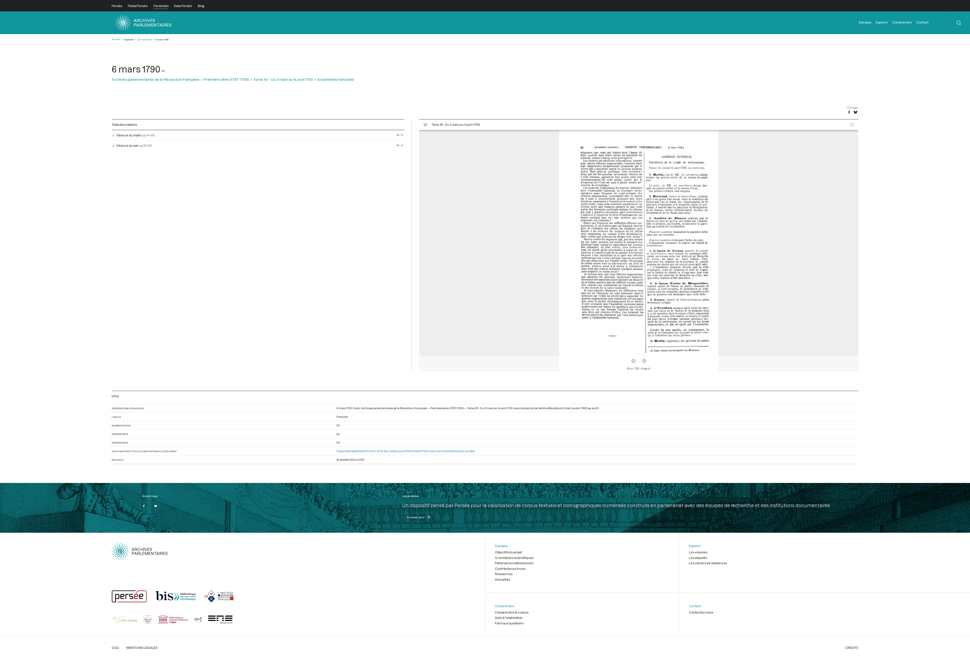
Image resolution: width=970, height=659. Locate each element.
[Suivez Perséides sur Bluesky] (155, 505)
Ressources (504, 574)
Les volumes (144, 39)
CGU (115, 647)
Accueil (116, 39)
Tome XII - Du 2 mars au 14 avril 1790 (283, 79)
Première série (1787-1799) (226, 79)
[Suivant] (644, 361)
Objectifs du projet (508, 552)
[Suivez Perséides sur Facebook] (143, 505)
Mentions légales (142, 647)
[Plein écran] (852, 124)
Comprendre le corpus (511, 612)
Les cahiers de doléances (708, 563)
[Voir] (163, 69)
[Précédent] (633, 361)
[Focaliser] (402, 135)
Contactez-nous (701, 612)
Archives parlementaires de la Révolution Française (155, 79)
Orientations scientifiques (514, 557)
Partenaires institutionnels (514, 563)
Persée (117, 6)
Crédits (851, 647)
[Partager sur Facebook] (849, 112)
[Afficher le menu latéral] (425, 124)
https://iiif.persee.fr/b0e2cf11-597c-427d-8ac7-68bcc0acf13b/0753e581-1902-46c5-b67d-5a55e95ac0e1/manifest (405, 451)
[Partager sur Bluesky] (855, 112)
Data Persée (183, 6)
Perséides (161, 6)
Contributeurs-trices (510, 568)
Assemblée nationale (335, 79)
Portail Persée (138, 6)
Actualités (502, 579)
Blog (201, 6)
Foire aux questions (509, 623)
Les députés (698, 557)
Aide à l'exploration (509, 617)
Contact (922, 22)
